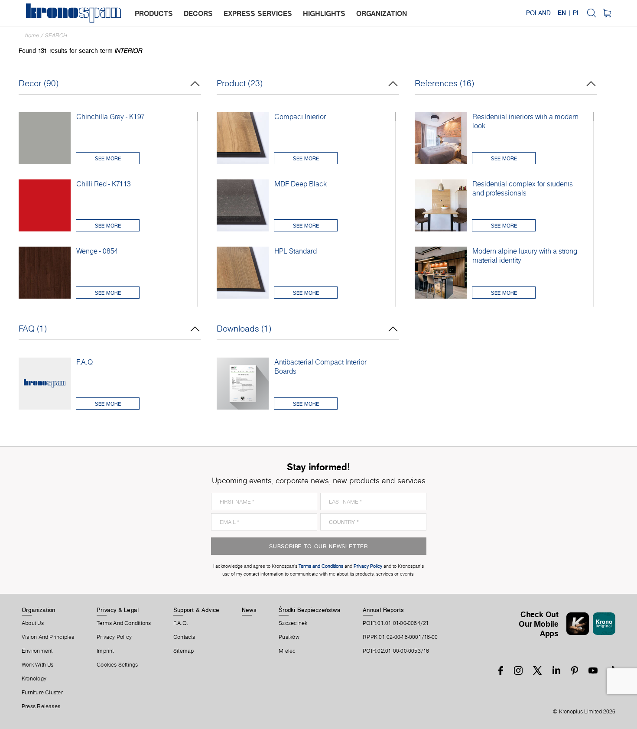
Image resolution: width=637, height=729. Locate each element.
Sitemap (183, 651)
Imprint (105, 651)
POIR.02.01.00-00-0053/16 (396, 651)
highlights (324, 13)
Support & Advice (196, 609)
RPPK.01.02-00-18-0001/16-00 (400, 637)
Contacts (184, 637)
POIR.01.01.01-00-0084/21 (396, 623)
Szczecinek (293, 623)
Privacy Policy (114, 637)
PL (576, 13)
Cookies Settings (117, 664)
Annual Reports (383, 609)
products (154, 13)
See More (108, 158)
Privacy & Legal (118, 609)
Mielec (287, 651)
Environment (37, 651)
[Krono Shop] (607, 13)
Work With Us (38, 664)
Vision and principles (48, 637)
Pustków (289, 637)
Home (32, 35)
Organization (38, 609)
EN (562, 13)
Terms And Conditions (124, 623)
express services (258, 13)
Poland (538, 13)
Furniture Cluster (42, 692)
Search (56, 35)
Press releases (41, 706)
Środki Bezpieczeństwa (310, 609)
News (249, 609)
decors (198, 13)
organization (381, 13)
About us (33, 623)
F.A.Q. (180, 623)
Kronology (34, 678)
